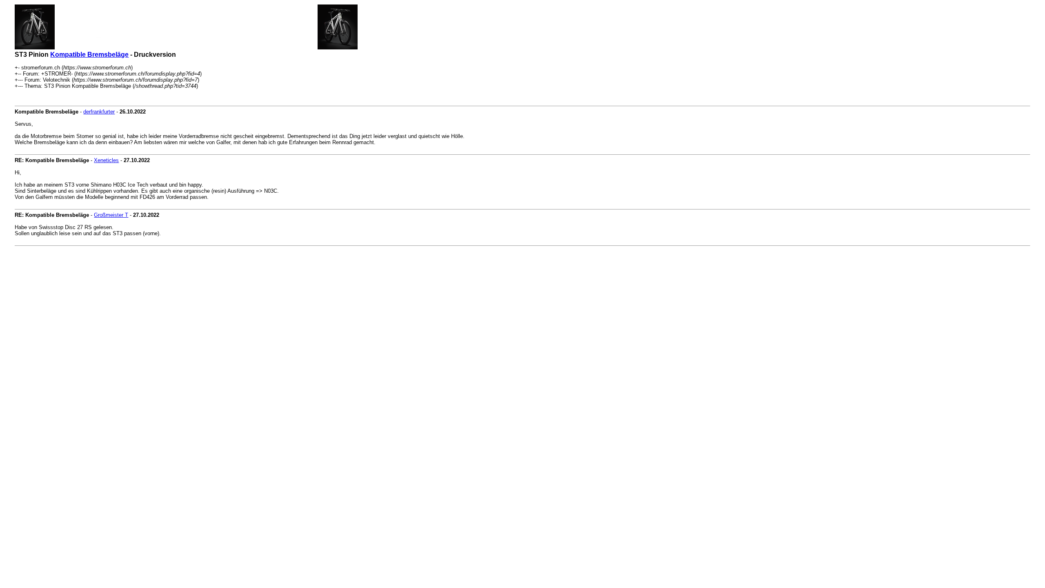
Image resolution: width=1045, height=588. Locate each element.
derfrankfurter (99, 112)
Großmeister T (111, 215)
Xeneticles (106, 160)
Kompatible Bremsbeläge (89, 54)
